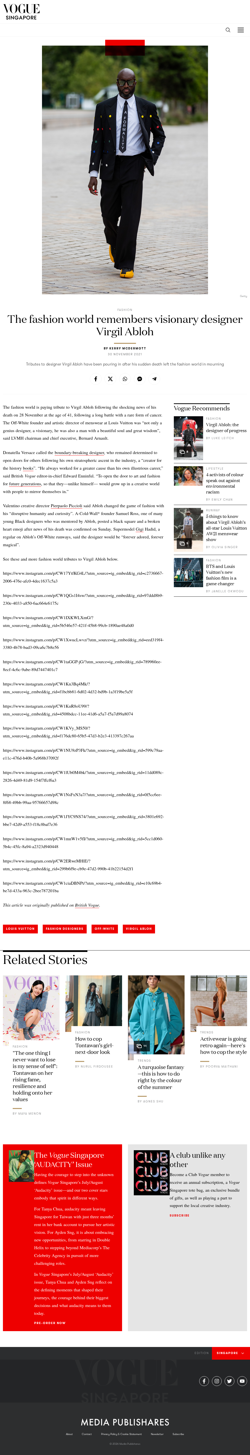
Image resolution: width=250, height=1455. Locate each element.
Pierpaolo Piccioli (66, 505)
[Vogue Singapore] (21, 12)
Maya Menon (30, 1113)
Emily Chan (222, 499)
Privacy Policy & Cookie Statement (121, 1434)
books (28, 468)
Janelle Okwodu (228, 591)
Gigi (140, 529)
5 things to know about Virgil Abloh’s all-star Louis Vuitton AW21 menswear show (226, 528)
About (69, 1434)
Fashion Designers (64, 928)
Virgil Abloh (139, 928)
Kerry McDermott (127, 348)
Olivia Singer (225, 547)
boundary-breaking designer (79, 452)
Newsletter (157, 1434)
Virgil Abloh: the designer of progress (226, 427)
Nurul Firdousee (97, 1066)
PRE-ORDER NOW (50, 1323)
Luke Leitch (223, 438)
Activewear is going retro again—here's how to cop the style (223, 1045)
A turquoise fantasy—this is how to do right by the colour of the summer (161, 1076)
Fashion (125, 310)
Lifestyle (215, 468)
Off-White (105, 928)
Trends (144, 1060)
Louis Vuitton (20, 928)
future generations (25, 483)
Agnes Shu (153, 1101)
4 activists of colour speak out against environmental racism (225, 483)
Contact (87, 1434)
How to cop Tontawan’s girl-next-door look (94, 1045)
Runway (213, 510)
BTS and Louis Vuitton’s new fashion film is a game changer (221, 575)
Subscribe (180, 1215)
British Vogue (87, 905)
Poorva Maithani (222, 1066)
